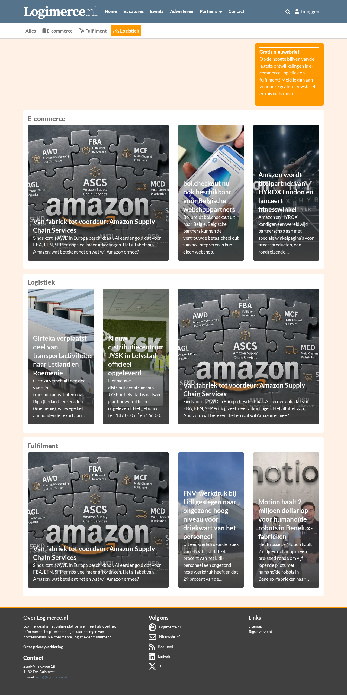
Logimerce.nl (169, 627)
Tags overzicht (260, 631)
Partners (208, 11)
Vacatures (133, 11)
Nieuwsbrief (169, 636)
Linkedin (164, 656)
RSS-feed (165, 646)
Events (156, 11)
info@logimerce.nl (51, 677)
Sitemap (255, 626)
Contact (236, 11)
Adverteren (181, 11)
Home (111, 11)
